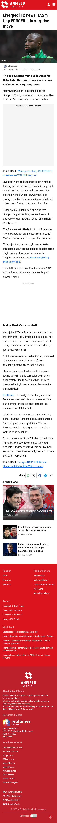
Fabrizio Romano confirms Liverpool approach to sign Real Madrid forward (28, 649)
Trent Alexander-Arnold (44, 584)
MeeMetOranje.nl (10, 782)
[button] (48, 4)
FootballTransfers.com (13, 748)
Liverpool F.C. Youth (11, 619)
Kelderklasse (8, 775)
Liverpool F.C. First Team (13, 606)
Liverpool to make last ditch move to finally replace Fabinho (28, 636)
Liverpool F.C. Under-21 (12, 615)
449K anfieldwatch (13, 796)
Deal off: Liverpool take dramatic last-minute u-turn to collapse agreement (26, 642)
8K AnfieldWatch (12, 804)
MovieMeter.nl (9, 763)
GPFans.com (8, 759)
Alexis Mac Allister (42, 593)
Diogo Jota (38, 589)
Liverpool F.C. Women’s (12, 610)
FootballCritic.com (10, 751)
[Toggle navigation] (53, 4)
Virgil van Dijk (39, 576)
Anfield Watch (9, 778)
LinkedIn (8, 737)
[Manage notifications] (50, 817)
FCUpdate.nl (8, 755)
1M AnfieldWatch (12, 800)
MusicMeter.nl (9, 767)
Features (7, 584)
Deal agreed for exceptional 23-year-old (20, 632)
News (5, 576)
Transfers (7, 580)
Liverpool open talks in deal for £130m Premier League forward (26, 656)
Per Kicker (8, 395)
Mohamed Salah (41, 580)
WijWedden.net (9, 771)
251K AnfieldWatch (13, 792)
